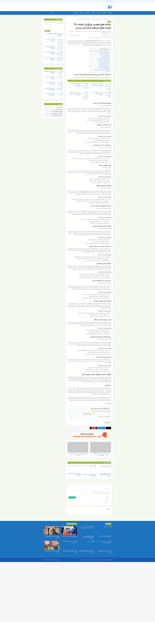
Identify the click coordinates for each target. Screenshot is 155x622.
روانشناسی (107, 422)
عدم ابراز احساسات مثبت (104, 68)
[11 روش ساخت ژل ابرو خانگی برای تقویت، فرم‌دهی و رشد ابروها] (85, 95)
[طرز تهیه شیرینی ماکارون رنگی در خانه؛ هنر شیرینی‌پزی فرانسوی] (107, 87)
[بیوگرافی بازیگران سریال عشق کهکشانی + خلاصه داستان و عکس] (51, 530)
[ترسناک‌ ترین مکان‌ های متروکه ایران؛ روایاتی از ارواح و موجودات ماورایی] (103, 545)
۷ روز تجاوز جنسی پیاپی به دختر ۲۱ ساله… (50, 77)
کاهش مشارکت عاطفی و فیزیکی (103, 59)
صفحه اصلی (110, 13)
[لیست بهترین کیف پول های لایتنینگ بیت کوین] (59, 90)
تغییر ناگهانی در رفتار (105, 56)
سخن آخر (107, 71)
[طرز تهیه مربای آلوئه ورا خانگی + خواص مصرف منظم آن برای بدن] (104, 468)
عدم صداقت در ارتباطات (104, 53)
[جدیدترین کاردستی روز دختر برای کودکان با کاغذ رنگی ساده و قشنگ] (51, 545)
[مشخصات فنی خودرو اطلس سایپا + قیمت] (69, 530)
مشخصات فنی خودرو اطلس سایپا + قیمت (69, 536)
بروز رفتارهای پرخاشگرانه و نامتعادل (102, 67)
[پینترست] (93, 428)
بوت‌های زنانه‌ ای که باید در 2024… (105, 536)
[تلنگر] (110, 7)
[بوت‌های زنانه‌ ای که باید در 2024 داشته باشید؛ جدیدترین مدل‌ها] (103, 530)
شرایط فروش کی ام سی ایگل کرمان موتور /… (50, 58)
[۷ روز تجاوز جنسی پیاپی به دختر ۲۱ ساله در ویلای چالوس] (59, 78)
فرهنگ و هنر (87, 13)
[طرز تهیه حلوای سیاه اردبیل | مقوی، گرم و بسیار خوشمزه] (89, 469)
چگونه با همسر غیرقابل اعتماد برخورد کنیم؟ (101, 69)
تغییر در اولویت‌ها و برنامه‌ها (103, 66)
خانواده (101, 19)
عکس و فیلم (76, 13)
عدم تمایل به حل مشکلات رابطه (103, 63)
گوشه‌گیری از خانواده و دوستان (103, 64)
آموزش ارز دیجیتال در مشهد (57, 115)
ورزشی (81, 13)
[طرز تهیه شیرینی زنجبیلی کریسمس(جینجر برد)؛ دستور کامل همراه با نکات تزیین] (86, 530)
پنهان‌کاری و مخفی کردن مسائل (103, 52)
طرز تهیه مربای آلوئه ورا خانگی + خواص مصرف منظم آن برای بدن (105, 474)
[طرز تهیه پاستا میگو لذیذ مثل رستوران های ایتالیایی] (107, 95)
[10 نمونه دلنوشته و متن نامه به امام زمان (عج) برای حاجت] (59, 53)
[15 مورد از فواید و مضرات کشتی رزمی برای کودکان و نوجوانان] (59, 95)
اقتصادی (98, 13)
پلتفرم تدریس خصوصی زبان (57, 113)
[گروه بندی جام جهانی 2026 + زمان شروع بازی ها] (59, 73)
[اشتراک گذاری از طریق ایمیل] (91, 428)
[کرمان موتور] (89, 435)
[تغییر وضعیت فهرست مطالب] (108, 49)
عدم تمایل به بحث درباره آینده (103, 54)
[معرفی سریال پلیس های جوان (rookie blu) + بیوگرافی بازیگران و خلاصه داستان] (69, 545)
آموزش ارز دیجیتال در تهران (57, 111)
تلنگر (104, 40)
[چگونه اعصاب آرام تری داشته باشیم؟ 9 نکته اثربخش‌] (74, 468)
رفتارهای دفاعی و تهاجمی (104, 62)
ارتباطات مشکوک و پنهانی (104, 57)
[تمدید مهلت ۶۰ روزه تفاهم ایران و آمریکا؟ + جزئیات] (59, 48)
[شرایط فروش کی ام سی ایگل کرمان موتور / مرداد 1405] (59, 59)
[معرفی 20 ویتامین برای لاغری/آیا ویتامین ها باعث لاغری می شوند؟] (86, 545)
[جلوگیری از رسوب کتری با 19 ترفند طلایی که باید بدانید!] (85, 86)
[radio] (94, 414)
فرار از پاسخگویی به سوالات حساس (103, 58)
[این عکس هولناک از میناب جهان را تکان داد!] (59, 84)
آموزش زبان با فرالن (58, 109)
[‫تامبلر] (96, 428)
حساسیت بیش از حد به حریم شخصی (102, 61)
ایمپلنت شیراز (59, 107)
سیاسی (93, 13)
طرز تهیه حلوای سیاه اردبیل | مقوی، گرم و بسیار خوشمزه (89, 475)
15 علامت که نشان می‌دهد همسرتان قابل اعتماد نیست (99, 51)
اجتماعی (104, 13)
